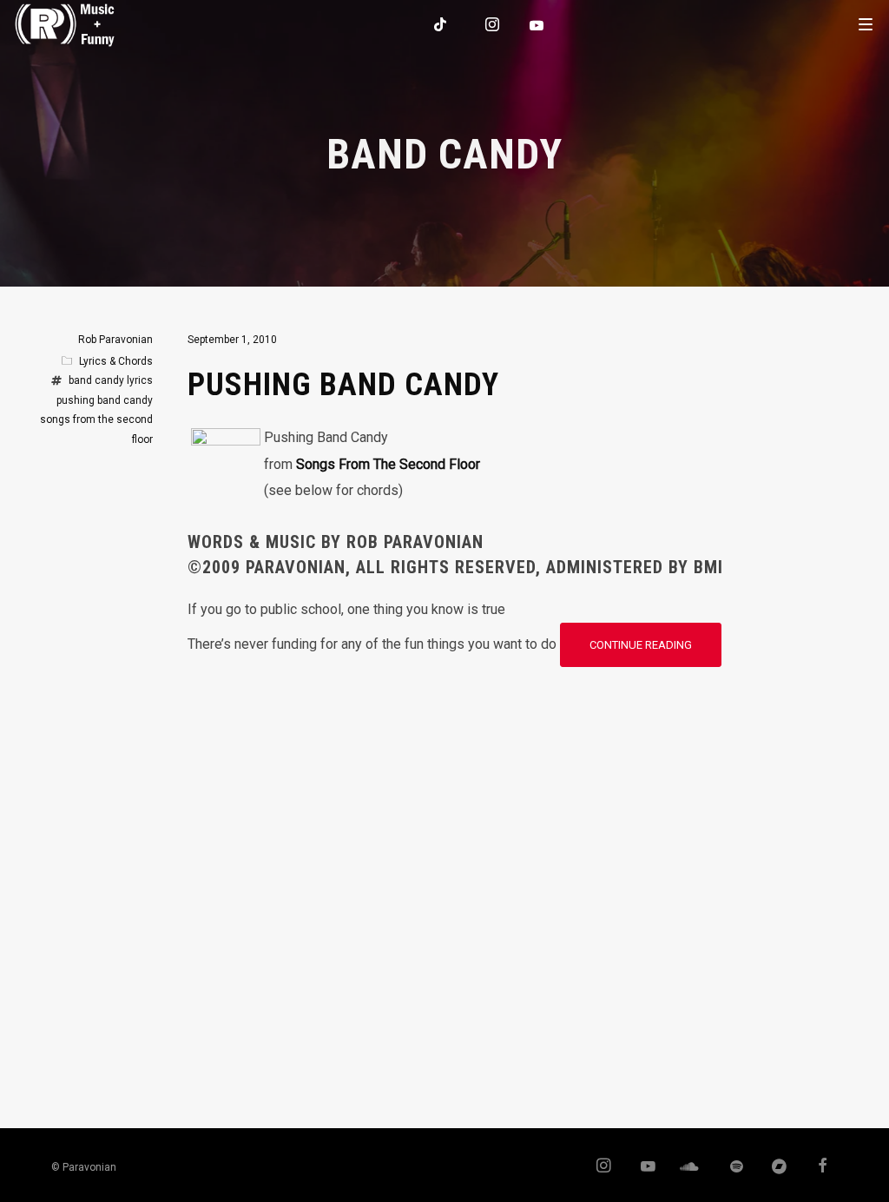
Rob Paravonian (115, 340)
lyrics (140, 380)
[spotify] (728, 1167)
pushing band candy (104, 400)
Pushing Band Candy (343, 385)
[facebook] (816, 1167)
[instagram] (493, 24)
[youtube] (537, 25)
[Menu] (865, 23)
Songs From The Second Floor (388, 464)
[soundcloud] (685, 1167)
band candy (96, 380)
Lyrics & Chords (116, 361)
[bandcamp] (772, 1167)
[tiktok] (441, 24)
